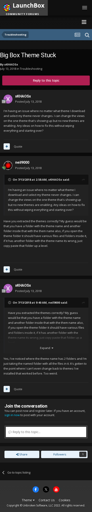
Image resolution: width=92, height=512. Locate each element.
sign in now (12, 415)
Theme (27, 500)
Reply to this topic (46, 80)
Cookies (64, 500)
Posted (28, 101)
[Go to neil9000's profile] (8, 165)
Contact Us (47, 500)
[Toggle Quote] (10, 179)
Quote (18, 146)
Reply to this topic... (26, 432)
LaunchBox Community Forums (43, 21)
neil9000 (22, 162)
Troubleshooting (31, 69)
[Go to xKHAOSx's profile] (8, 99)
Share (23, 454)
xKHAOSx (11, 64)
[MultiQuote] (7, 146)
